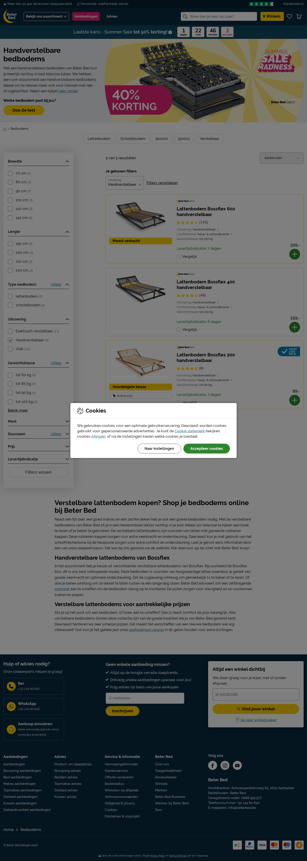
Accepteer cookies (206, 448)
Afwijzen (98, 436)
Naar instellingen (159, 448)
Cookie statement (190, 431)
